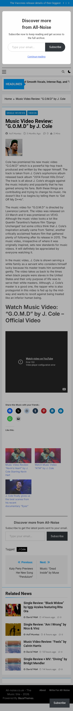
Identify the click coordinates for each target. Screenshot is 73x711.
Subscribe (55, 47)
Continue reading (36, 56)
